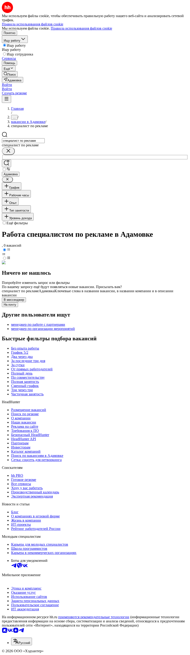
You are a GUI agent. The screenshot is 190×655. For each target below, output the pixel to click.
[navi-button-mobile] (6, 99)
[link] (10, 74)
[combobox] (23, 140)
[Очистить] (8, 151)
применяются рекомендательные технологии (93, 617)
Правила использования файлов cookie (81, 28)
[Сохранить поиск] (6, 163)
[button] (7, 85)
